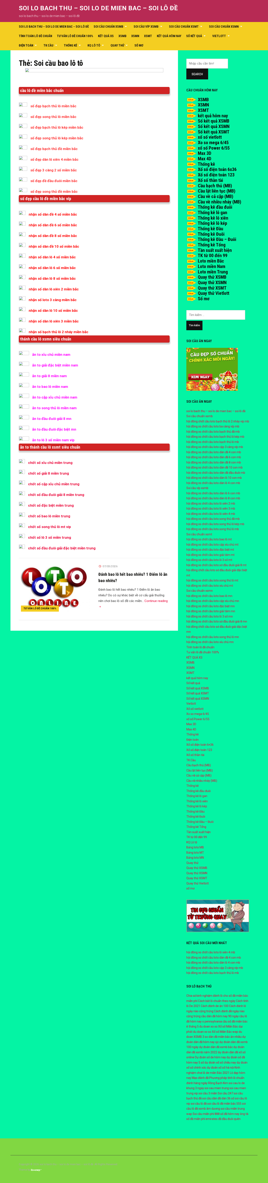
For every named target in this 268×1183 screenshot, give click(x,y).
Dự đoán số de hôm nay (210, 1057)
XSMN (135, 36)
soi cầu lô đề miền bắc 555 (224, 1103)
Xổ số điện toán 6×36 (200, 744)
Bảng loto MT (195, 852)
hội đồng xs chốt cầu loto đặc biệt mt (210, 549)
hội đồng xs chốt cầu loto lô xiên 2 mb (210, 503)
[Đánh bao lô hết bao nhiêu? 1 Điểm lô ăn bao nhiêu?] (54, 588)
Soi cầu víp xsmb (146, 26)
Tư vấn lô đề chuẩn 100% (75, 36)
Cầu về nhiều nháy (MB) (219, 202)
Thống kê (70, 45)
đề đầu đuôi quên (229, 1119)
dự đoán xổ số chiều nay (220, 1062)
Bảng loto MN (195, 857)
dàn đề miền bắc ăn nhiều (225, 1036)
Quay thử (117, 45)
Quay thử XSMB (212, 277)
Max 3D (204, 153)
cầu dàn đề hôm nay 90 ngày (220, 1016)
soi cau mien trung (217, 1088)
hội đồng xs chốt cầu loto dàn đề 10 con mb (214, 467)
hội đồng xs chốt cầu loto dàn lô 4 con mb (213, 483)
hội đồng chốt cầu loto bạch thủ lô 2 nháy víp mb (217, 421)
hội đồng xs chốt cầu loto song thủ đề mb (213, 518)
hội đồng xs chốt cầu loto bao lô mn (209, 596)
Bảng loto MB (195, 847)
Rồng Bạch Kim (218, 1083)
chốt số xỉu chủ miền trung (50, 463)
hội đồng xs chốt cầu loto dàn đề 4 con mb (213, 452)
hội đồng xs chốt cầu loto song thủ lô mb (212, 529)
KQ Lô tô (94, 45)
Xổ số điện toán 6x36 (217, 169)
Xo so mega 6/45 (213, 142)
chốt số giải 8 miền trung (48, 473)
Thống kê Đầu (210, 228)
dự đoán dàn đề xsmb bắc (216, 1047)
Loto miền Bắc (211, 261)
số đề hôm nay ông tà (234, 1114)
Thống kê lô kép (212, 223)
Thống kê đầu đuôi (215, 207)
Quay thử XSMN (212, 282)
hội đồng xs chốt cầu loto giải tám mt (210, 555)
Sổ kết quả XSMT (213, 132)
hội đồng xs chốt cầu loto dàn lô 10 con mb (214, 477)
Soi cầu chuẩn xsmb (108, 26)
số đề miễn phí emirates (202, 1119)
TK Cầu (48, 45)
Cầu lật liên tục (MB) (216, 191)
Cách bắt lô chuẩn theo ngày (216, 1001)
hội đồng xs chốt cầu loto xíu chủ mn (210, 642)
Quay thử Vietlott (213, 293)
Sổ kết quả (194, 36)
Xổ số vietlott (195, 709)
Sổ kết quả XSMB (213, 121)
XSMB (122, 36)
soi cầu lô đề (199, 1103)
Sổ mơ (203, 298)
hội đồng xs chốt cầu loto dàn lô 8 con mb (213, 498)
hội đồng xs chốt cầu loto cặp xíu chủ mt (212, 544)
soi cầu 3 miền (207, 1093)
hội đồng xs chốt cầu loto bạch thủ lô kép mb (215, 436)
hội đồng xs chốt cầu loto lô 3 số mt (209, 560)
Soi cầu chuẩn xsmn (224, 26)
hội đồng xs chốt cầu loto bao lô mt (209, 539)
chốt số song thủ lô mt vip (49, 527)
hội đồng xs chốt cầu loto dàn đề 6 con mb (213, 457)
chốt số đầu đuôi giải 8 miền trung (56, 495)
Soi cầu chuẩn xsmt (184, 26)
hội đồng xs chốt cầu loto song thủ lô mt (212, 580)
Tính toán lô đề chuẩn (35, 36)
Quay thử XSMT (212, 288)
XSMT (148, 36)
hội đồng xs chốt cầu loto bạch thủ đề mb (213, 431)
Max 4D (204, 158)
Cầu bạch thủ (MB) (215, 185)
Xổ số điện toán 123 (216, 174)
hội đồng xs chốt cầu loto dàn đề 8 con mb (213, 462)
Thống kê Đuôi (211, 234)
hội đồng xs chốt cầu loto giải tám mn (210, 611)
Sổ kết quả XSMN (213, 126)
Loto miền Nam (211, 266)
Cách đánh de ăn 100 (214, 1006)
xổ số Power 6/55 (214, 148)
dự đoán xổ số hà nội (220, 1067)
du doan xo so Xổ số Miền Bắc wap (215, 1031)
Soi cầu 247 (225, 1093)
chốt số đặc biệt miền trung (51, 505)
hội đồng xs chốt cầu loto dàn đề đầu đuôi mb (215, 472)
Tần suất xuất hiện (215, 250)
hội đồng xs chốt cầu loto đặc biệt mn (210, 606)
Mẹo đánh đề (200, 1077)
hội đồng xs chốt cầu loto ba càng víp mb (212, 426)
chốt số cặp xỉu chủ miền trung (53, 484)
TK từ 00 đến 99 (212, 255)
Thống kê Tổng (211, 244)
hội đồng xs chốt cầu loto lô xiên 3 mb (210, 508)
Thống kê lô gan (212, 212)
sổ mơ (138, 45)
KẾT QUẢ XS (106, 36)
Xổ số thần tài (210, 180)
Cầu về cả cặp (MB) (215, 196)
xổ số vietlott (210, 137)
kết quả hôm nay (169, 36)
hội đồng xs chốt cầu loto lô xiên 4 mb (210, 513)
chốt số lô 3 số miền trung (49, 537)
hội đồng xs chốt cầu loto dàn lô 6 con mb (213, 493)
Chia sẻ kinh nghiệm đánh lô (204, 995)
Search (197, 74)
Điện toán (26, 45)
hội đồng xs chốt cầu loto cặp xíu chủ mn (212, 601)
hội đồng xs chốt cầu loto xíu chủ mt (209, 585)
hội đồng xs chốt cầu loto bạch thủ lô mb (212, 442)
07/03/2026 (110, 566)
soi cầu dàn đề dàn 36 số (218, 1098)
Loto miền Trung (213, 271)
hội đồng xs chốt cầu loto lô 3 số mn (209, 616)
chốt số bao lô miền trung (49, 516)
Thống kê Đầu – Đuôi (217, 239)
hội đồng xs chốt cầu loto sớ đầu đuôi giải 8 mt (216, 565)
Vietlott (219, 36)
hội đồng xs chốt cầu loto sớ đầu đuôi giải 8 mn (216, 621)
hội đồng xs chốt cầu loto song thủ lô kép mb (215, 524)
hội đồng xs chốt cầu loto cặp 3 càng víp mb (214, 447)
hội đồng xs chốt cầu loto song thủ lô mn (212, 637)
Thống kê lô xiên (213, 218)
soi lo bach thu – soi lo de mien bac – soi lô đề (98, 8)
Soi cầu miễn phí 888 (206, 1114)
